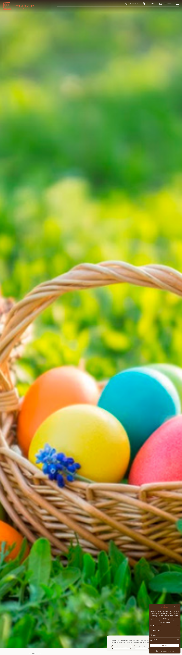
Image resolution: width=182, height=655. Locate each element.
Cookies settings (122, 647)
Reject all (142, 647)
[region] (142, 643)
